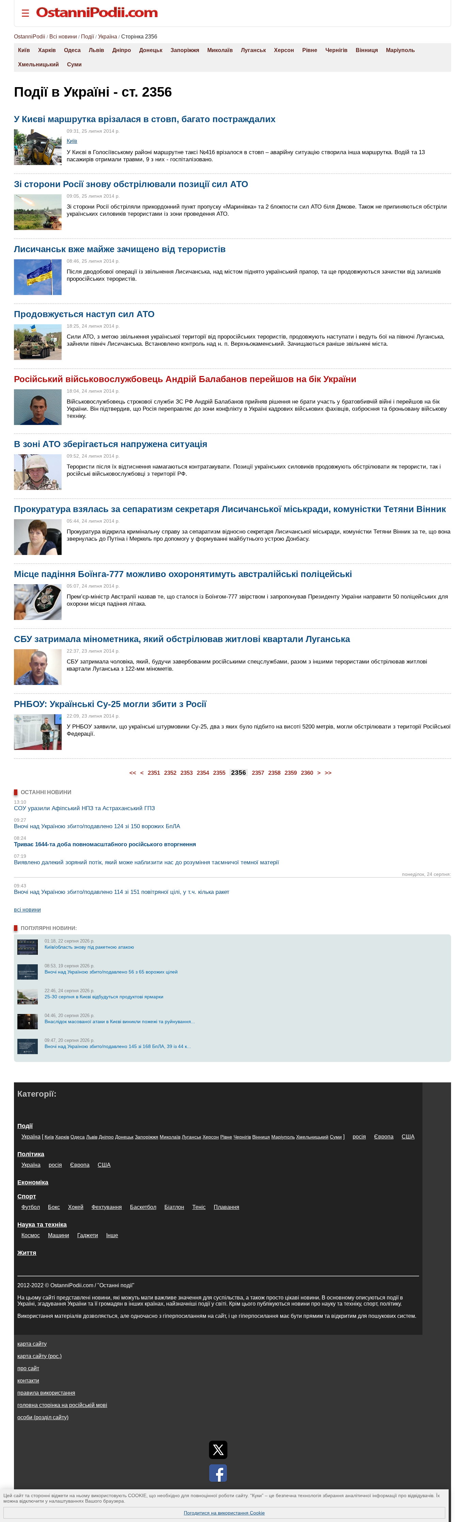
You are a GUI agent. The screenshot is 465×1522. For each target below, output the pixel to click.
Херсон (284, 50)
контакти (28, 1381)
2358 (274, 773)
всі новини (27, 910)
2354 (203, 773)
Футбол (30, 1207)
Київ (24, 50)
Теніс (199, 1207)
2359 (291, 773)
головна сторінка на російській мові (62, 1405)
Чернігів (336, 50)
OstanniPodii (29, 36)
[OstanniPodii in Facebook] (218, 1473)
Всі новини (63, 36)
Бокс (54, 1207)
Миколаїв (220, 50)
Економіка (32, 1182)
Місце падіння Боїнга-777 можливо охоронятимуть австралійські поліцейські (183, 574)
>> (328, 773)
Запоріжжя (185, 50)
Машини (58, 1235)
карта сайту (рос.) (39, 1356)
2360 (307, 773)
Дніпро (121, 50)
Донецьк (150, 50)
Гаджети (87, 1235)
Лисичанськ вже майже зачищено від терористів (120, 249)
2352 (170, 773)
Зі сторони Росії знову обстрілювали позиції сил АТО (131, 184)
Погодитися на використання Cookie (224, 1513)
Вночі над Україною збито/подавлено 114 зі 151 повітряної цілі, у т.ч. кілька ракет (121, 892)
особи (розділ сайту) (42, 1417)
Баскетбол (143, 1207)
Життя (26, 1252)
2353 (186, 773)
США (408, 1137)
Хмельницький (38, 64)
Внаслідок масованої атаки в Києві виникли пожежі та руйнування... (120, 1021)
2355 (219, 773)
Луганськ (253, 50)
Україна (107, 36)
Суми (74, 64)
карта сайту (32, 1344)
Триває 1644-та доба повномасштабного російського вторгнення (105, 844)
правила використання (46, 1393)
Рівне (309, 50)
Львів (96, 50)
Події (87, 36)
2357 (258, 773)
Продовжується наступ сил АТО (84, 314)
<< (132, 773)
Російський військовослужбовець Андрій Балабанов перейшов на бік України (185, 379)
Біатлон (174, 1207)
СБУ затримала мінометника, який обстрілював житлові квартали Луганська (182, 639)
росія (359, 1137)
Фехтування (107, 1207)
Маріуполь (400, 50)
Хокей (75, 1207)
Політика (30, 1154)
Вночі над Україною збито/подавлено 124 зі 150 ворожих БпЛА (97, 826)
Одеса (72, 50)
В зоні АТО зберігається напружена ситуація (110, 444)
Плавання (226, 1207)
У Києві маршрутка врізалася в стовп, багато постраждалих (144, 119)
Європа (384, 1137)
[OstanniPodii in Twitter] (218, 1450)
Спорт (26, 1196)
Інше (112, 1235)
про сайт (28, 1368)
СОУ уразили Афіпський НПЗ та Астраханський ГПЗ (84, 808)
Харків (47, 50)
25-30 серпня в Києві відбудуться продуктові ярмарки (104, 996)
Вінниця (367, 50)
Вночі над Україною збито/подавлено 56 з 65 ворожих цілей (111, 972)
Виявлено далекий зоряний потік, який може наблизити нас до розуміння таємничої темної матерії (146, 862)
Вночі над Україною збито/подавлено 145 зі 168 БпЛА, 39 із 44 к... (118, 1046)
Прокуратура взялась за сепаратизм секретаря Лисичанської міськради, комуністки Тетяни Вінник (230, 509)
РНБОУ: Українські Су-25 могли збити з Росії (110, 704)
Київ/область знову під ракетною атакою (89, 947)
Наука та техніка (42, 1224)
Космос (30, 1235)
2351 (154, 773)
